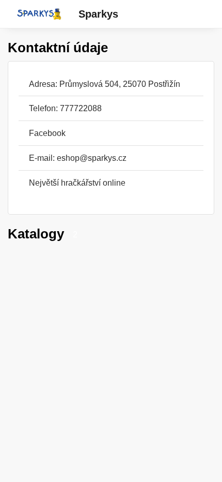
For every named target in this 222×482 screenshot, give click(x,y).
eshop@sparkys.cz (91, 157)
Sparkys (98, 14)
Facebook (47, 133)
